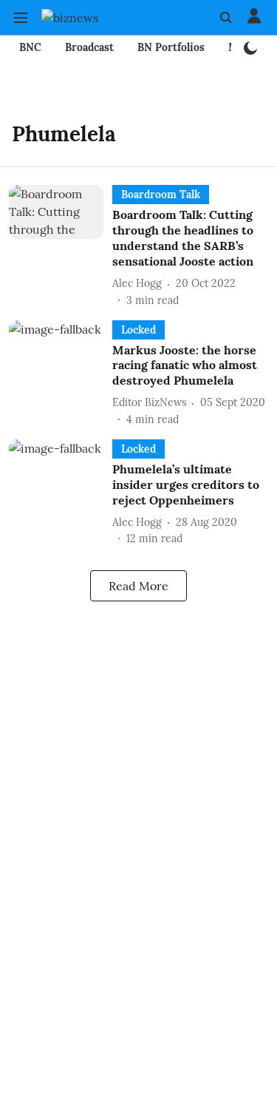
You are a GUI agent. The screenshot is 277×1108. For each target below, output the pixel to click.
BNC (30, 47)
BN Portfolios (171, 47)
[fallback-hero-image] (60, 246)
